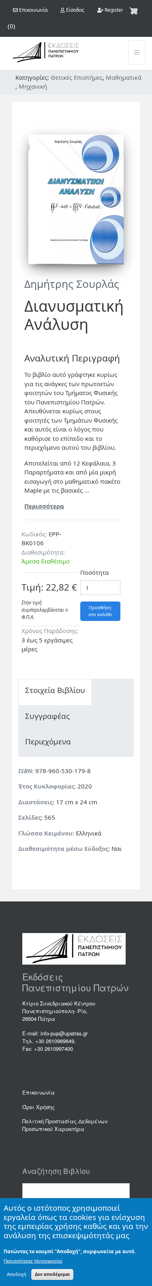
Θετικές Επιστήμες (77, 77)
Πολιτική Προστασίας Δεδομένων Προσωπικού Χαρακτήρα (64, 1125)
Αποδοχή (16, 1274)
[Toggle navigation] (137, 52)
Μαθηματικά (123, 77)
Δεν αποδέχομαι (52, 1274)
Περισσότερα (44, 506)
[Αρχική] (46, 52)
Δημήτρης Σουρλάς (71, 283)
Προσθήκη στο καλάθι (100, 610)
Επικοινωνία (38, 1092)
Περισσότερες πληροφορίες (33, 1261)
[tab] (55, 692)
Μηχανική (33, 86)
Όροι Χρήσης (38, 1107)
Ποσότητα (94, 572)
